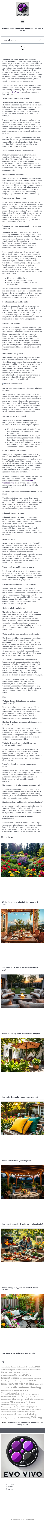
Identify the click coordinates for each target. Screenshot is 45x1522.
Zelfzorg (36, 1417)
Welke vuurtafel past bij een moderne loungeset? (21, 1033)
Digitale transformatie (18, 1370)
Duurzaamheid (34, 1369)
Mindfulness (5, 1402)
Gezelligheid (37, 1378)
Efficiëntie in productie (28, 1372)
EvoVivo (15, 92)
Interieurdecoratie (20, 1390)
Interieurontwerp (8, 1397)
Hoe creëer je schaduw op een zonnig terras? (20, 1097)
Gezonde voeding (23, 1383)
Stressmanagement (7, 1414)
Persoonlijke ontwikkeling (8, 1409)
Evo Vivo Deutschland (13, 1498)
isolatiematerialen (33, 1397)
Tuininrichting (24, 1418)
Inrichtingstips (6, 1390)
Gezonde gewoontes (20, 1381)
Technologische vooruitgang (9, 1418)
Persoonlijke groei (29, 1407)
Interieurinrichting (32, 1394)
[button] (22, 21)
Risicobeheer (11, 1411)
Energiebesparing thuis (26, 1378)
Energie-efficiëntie (22, 1375)
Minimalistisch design (9, 1405)
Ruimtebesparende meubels (26, 1411)
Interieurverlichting (21, 1397)
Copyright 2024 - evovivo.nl (22, 1520)
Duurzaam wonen (11, 1372)
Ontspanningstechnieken (10, 1407)
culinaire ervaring (28, 1367)
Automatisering (5, 1367)
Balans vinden (16, 1367)
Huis (4, 1422)
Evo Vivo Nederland (12, 1508)
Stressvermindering (25, 1414)
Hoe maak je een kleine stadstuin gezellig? (19, 1353)
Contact (9, 1487)
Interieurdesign (12, 1393)
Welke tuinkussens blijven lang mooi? (17, 1161)
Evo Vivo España (11, 1503)
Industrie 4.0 (39, 1384)
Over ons (9, 1489)
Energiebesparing (10, 1377)
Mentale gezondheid (22, 1399)
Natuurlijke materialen (25, 1404)
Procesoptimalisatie (25, 1409)
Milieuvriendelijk (39, 1399)
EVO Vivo (10, 1484)
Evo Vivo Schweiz (11, 1514)
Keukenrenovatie (6, 1399)
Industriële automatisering (21, 1387)
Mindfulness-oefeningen (22, 1402)
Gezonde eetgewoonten (8, 1381)
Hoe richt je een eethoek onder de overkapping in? (22, 1224)
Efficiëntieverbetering (7, 1375)
